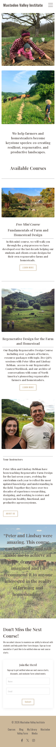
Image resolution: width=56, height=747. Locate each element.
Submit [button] (28, 701)
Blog (21, 729)
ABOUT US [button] (10, 513)
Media (34, 733)
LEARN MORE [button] (28, 267)
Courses (11, 729)
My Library (32, 729)
